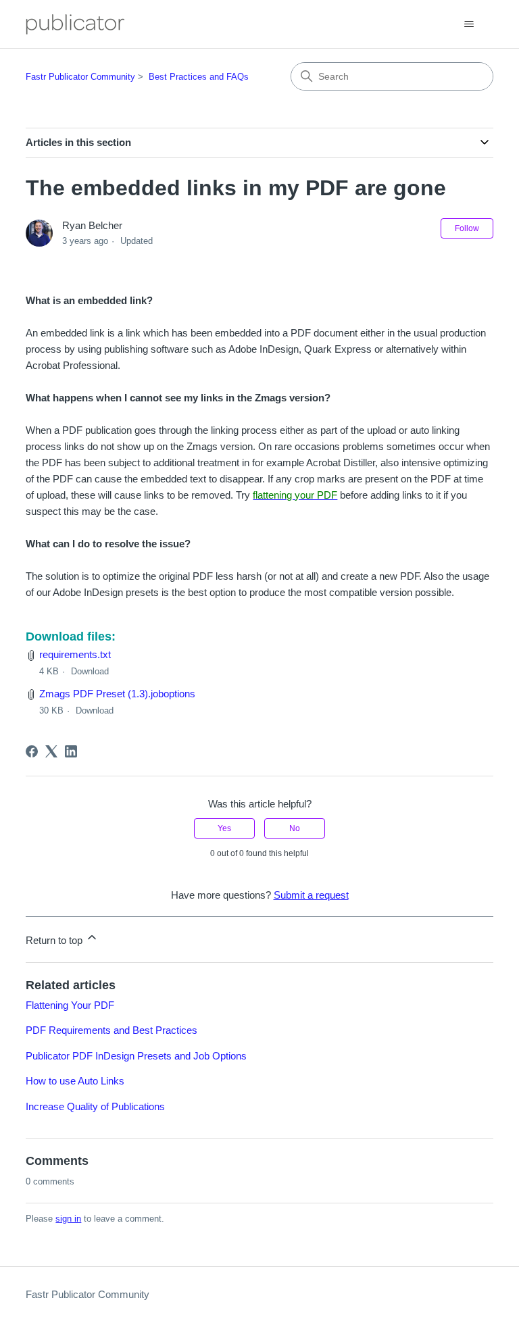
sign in (68, 1219)
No (294, 828)
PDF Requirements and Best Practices (111, 1030)
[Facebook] (32, 751)
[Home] (75, 24)
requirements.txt (75, 654)
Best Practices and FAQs (199, 77)
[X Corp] (51, 751)
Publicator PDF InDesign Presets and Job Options (136, 1056)
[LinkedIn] (71, 751)
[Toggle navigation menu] (469, 24)
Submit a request (311, 895)
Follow (467, 228)
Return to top (55, 940)
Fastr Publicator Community (80, 77)
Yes (224, 828)
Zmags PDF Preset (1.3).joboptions (117, 693)
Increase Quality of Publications (95, 1106)
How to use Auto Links (75, 1081)
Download (90, 671)
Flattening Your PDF (70, 1005)
